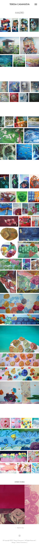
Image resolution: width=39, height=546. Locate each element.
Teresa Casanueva (20, 4)
